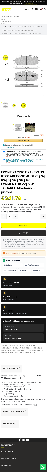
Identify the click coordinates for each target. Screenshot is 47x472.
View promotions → (30, 3)
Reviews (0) (9, 424)
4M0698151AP (16, 348)
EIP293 (27, 352)
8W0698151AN (6, 350)
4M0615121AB (26, 348)
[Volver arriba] (15, 216)
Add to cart (23, 225)
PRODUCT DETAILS (13, 411)
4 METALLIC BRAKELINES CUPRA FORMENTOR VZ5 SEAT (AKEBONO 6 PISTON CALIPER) (24, 160)
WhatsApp (35, 244)
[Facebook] (19, 440)
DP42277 (24, 350)
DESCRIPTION (10, 368)
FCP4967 (11, 352)
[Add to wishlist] (43, 216)
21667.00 (40, 350)
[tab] (23, 369)
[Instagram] (23, 440)
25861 (17, 352)
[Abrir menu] (36, 9)
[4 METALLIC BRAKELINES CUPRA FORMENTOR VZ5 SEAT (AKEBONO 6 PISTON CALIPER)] (30, 121)
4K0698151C (13, 346)
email (42, 244)
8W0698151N (16, 350)
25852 (22, 352)
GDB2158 (4, 352)
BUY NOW (25, 233)
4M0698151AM (6, 348)
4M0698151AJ (33, 346)
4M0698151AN (37, 348)
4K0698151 (5, 346)
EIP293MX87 (32, 350)
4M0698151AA (23, 346)
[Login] (32, 9)
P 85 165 (33, 352)
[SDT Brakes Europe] (6, 9)
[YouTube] (27, 440)
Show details (10, 148)
